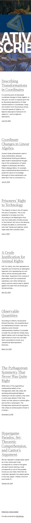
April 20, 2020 (6, 292)
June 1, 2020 (6, 234)
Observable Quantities (10, 313)
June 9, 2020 (6, 182)
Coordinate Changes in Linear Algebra (15, 144)
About (4, 58)
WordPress (20, 516)
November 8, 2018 (7, 414)
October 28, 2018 (7, 483)
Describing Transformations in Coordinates (14, 85)
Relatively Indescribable (10, 512)
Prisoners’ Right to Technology (14, 203)
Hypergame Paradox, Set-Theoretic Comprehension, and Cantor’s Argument (14, 444)
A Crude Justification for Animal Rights (13, 256)
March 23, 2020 (7, 349)
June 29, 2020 (6, 121)
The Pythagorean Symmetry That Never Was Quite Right (15, 374)
